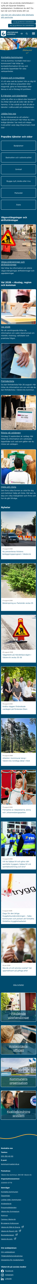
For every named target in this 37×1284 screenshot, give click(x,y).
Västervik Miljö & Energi (18, 1227)
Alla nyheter (18, 985)
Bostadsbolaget (18, 1235)
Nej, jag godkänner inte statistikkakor (22, 25)
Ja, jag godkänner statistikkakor (23, 22)
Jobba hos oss (8, 113)
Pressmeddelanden (8, 1208)
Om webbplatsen (8, 1252)
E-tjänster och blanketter (14, 95)
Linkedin (8, 1279)
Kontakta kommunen (12, 57)
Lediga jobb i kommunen (11, 1200)
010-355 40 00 (7, 1156)
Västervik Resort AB (18, 1231)
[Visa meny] (33, 33)
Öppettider (5, 1196)
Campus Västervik (8, 1219)
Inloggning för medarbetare (12, 1260)
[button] (27, 33)
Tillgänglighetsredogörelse (12, 1256)
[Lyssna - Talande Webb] (22, 34)
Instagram (9, 1275)
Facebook (9, 1271)
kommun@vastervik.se (10, 1164)
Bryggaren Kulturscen (10, 1223)
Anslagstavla (6, 1204)
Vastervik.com (17, 1239)
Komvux (4, 1215)
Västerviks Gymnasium (10, 1211)
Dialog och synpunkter (13, 77)
